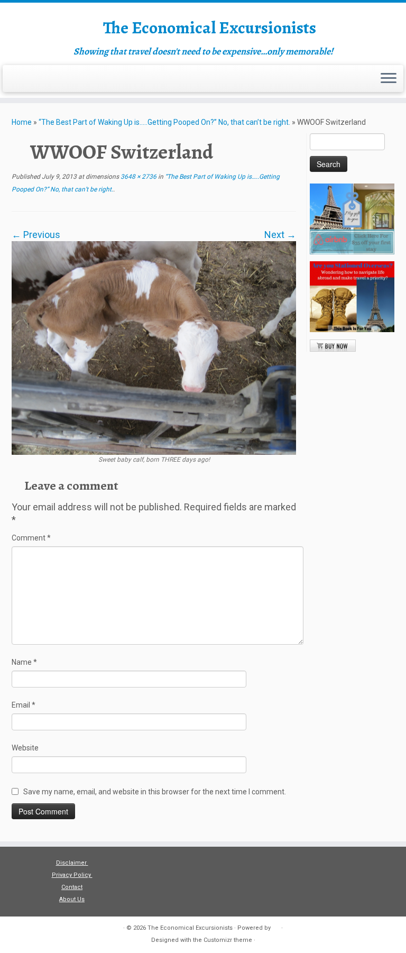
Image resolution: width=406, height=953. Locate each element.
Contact (71, 887)
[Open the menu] (388, 79)
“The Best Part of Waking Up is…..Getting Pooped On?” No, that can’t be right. (164, 122)
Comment (31, 538)
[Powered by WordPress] (276, 926)
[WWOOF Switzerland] (154, 347)
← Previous (36, 234)
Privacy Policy (72, 875)
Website (25, 748)
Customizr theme (228, 940)
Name (24, 662)
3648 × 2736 (137, 176)
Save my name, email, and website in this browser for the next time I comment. (154, 791)
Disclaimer (72, 862)
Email (23, 705)
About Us (72, 899)
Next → (280, 234)
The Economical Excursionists (209, 27)
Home (22, 122)
